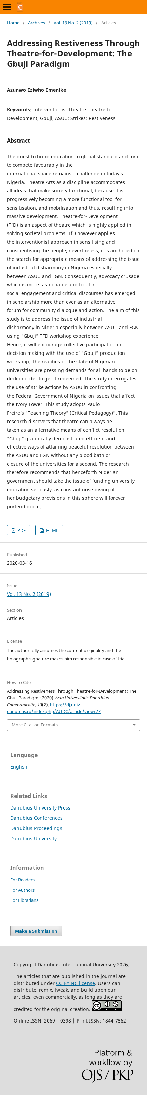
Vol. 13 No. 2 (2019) (73, 22)
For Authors (22, 890)
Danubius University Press (40, 807)
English (18, 766)
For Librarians (24, 900)
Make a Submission (36, 931)
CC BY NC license (75, 983)
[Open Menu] (7, 7)
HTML (51, 530)
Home (13, 22)
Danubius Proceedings (36, 828)
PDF (21, 530)
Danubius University (33, 838)
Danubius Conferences (36, 818)
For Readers (22, 880)
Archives (36, 22)
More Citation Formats (35, 725)
